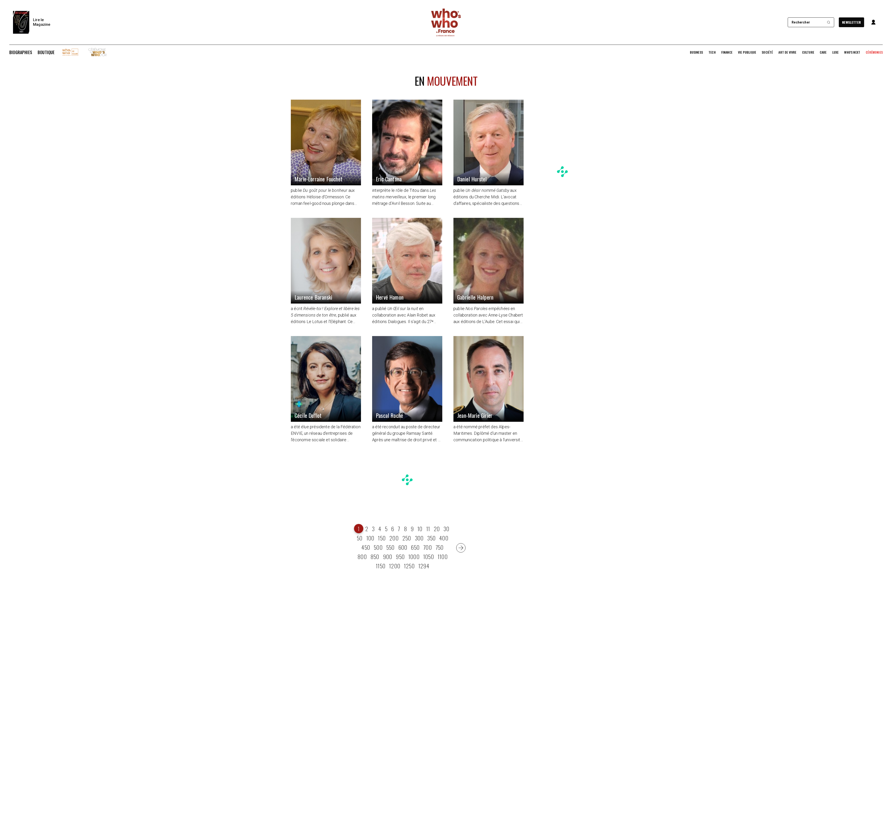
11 (428, 528)
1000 (414, 556)
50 (359, 538)
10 (419, 528)
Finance (726, 52)
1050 (428, 556)
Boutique (46, 52)
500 (378, 547)
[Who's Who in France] (446, 22)
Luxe (835, 52)
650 (415, 547)
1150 (380, 565)
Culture (808, 52)
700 (427, 547)
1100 (443, 556)
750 (440, 547)
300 (419, 538)
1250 (409, 565)
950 (400, 556)
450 (365, 547)
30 (446, 528)
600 (402, 547)
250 (406, 538)
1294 (423, 565)
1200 (394, 565)
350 (431, 538)
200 (394, 538)
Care (823, 52)
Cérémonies (874, 52)
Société (767, 52)
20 (437, 528)
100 (370, 538)
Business (696, 52)
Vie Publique (747, 52)
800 (362, 556)
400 (443, 538)
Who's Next (852, 52)
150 (382, 538)
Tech (712, 52)
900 (387, 556)
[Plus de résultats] (461, 548)
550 (390, 547)
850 (375, 556)
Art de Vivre (787, 52)
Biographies (20, 52)
